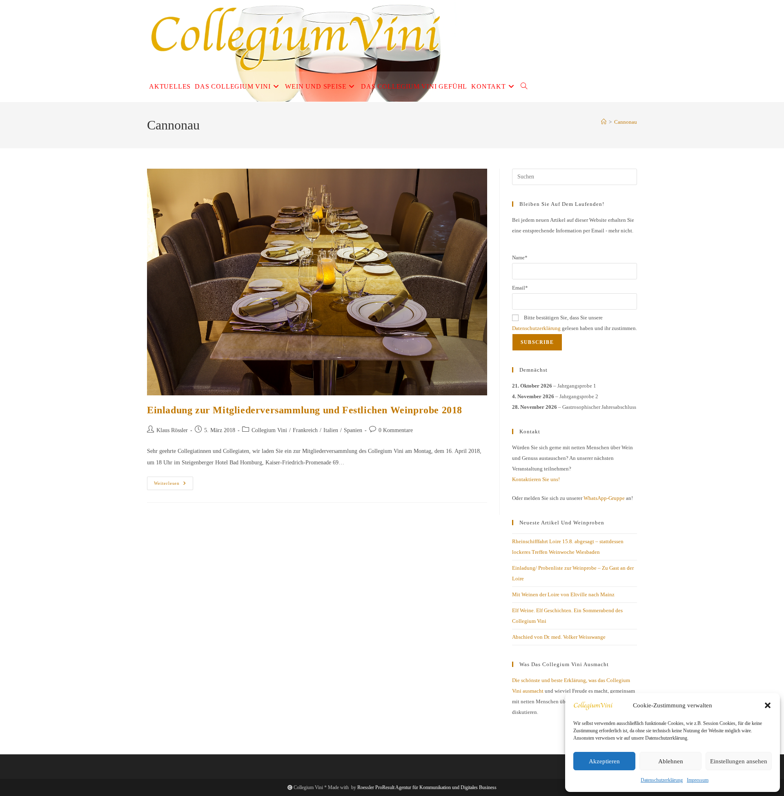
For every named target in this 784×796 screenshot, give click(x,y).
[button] (768, 705)
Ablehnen (670, 761)
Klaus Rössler (172, 430)
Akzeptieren (604, 761)
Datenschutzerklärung (662, 780)
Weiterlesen (173, 485)
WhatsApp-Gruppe (604, 498)
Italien (330, 430)
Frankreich (305, 430)
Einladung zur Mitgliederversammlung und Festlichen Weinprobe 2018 (304, 410)
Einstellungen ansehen (738, 761)
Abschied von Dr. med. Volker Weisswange (559, 637)
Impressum (697, 780)
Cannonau (625, 122)
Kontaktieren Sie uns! (536, 479)
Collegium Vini (269, 430)
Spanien (353, 430)
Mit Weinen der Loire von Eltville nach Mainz (563, 594)
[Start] (603, 122)
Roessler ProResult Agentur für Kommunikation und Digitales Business (427, 787)
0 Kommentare (396, 430)
